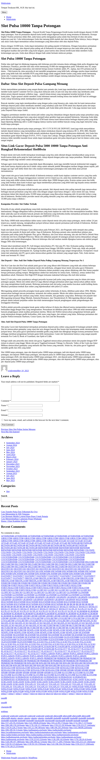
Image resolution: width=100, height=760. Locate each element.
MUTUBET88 (49, 625)
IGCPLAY (72, 609)
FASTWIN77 (6, 576)
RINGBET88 (32, 663)
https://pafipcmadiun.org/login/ (38, 735)
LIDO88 (26, 616)
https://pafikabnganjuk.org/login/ (14, 737)
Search (4, 496)
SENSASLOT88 (67, 665)
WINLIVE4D (78, 686)
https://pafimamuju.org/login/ (35, 730)
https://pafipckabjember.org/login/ (42, 737)
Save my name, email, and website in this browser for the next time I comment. (36, 420)
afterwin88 (57, 716)
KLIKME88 (82, 611)
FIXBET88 (88, 581)
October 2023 (12, 469)
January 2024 (11, 462)
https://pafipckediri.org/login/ (59, 730)
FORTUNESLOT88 (19, 585)
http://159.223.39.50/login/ (61, 725)
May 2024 (10, 452)
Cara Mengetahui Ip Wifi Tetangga (15, 514)
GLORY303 (41, 590)
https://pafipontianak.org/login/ (68, 737)
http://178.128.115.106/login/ (37, 725)
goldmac (4, 711)
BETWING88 (74, 543)
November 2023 (13, 466)
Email (4, 410)
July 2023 (10, 476)
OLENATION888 (55, 637)
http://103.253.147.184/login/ (83, 742)
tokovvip (34, 694)
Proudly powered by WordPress (24, 758)
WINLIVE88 (79, 689)
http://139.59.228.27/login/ (12, 728)
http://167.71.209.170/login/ (59, 742)
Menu (4, 12)
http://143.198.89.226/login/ (80, 728)
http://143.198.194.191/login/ (59, 744)
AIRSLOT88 (6, 538)
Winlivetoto (6, 3)
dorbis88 (69, 720)
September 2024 (13, 443)
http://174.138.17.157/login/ (80, 723)
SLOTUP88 (56, 672)
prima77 (4, 694)
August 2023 (11, 473)
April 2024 (10, 454)
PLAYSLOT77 (61, 649)
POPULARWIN (48, 654)
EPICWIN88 (44, 571)
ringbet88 (49, 718)
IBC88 (66, 604)
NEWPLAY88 (33, 630)
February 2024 (12, 459)
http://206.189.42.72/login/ (36, 742)
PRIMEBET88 (50, 658)
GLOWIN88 (72, 592)
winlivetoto (12, 371)
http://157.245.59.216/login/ (12, 723)
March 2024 (11, 457)
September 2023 (13, 471)
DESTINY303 (74, 566)
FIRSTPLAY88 (31, 578)
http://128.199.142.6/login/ (59, 739)
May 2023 (10, 480)
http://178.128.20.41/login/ (81, 739)
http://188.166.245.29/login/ (57, 728)
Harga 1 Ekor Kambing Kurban (14, 521)
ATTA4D (62, 541)
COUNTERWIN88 (9, 557)
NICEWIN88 (84, 632)
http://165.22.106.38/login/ (34, 728)
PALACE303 (38, 642)
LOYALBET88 (23, 618)
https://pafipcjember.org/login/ (13, 735)
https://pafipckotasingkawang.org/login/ (46, 732)
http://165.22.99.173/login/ (58, 723)
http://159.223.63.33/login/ (36, 739)
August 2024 (11, 445)
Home (8, 17)
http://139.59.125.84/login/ (12, 744)
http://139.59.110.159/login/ (34, 744)
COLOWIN (89, 550)
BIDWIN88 (43, 548)
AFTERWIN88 (7, 536)
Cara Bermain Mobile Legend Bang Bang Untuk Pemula (24, 516)
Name (4, 405)
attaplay (13, 718)
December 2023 (12, 464)
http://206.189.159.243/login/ (13, 725)
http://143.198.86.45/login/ (35, 723)
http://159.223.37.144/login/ (83, 725)
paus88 (4, 698)
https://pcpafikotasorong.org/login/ (15, 732)
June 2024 (10, 450)
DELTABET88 (91, 562)
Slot (8, 491)
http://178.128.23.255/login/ (12, 746)
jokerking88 (39, 720)
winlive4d (5, 716)
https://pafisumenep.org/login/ (75, 732)
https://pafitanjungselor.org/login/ (65, 735)
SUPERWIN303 (8, 677)
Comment (6, 401)
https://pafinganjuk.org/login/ (13, 739)
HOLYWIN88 (82, 599)
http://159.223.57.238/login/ (82, 744)
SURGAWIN (78, 679)
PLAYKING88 (7, 646)
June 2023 (10, 478)
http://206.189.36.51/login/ (12, 730)
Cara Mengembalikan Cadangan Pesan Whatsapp (21, 519)
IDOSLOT (54, 606)
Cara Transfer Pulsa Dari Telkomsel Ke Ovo (19, 512)
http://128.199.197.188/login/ (13, 742)
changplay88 (6, 707)
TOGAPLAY (30, 684)
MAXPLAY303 (90, 621)
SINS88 (63, 670)
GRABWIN (40, 597)
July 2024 (10, 447)
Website (4, 415)
